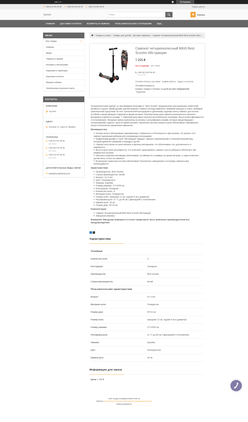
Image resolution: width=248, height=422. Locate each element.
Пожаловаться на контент (114, 401)
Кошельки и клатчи (55, 76)
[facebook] (91, 233)
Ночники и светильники (57, 65)
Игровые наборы (54, 82)
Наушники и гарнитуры (57, 70)
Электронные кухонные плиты (60, 88)
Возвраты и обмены (98, 24)
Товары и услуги (103, 35)
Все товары (51, 41)
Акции (49, 53)
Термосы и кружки (54, 59)
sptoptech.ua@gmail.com (59, 173)
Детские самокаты (141, 35)
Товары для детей (122, 35)
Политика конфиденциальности (139, 401)
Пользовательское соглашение (133, 24)
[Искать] (169, 14)
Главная (50, 24)
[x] (94, 233)
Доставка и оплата (71, 24)
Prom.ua (136, 399)
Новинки (50, 47)
